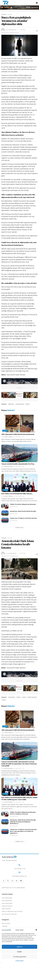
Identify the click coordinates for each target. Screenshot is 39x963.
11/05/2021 (22, 30)
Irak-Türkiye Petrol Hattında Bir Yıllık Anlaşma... (17, 493)
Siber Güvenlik (6, 923)
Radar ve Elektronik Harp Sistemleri (12, 911)
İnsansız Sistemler (7, 906)
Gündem (10, 14)
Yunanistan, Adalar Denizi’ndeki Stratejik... (23, 511)
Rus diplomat (20, 404)
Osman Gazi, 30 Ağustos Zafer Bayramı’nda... (24, 518)
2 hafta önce (18, 436)
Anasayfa (3, 14)
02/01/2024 (22, 553)
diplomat (11, 404)
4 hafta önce (14, 520)
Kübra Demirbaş (9, 436)
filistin (18, 697)
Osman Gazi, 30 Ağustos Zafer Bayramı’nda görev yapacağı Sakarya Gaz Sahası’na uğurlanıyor (23, 831)
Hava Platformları (7, 898)
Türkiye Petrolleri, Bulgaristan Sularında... (23, 504)
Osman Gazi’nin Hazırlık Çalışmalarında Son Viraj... (18, 464)
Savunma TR (12, 30)
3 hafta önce (18, 496)
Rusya (27, 404)
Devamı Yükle (19, 527)
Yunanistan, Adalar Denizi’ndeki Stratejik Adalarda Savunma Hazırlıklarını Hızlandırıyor (23, 821)
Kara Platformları (7, 900)
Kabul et (19, 947)
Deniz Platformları (7, 903)
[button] (36, 930)
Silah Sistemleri (6, 909)
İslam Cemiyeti (32, 697)
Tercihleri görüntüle (19, 957)
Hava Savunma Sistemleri (9, 914)
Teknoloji (4, 926)
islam (24, 697)
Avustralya (11, 697)
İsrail (3, 700)
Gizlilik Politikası (20, 960)
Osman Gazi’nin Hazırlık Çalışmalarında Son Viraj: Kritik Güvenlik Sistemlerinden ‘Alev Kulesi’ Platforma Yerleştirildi (19, 764)
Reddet (19, 952)
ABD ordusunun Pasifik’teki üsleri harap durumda (17, 434)
